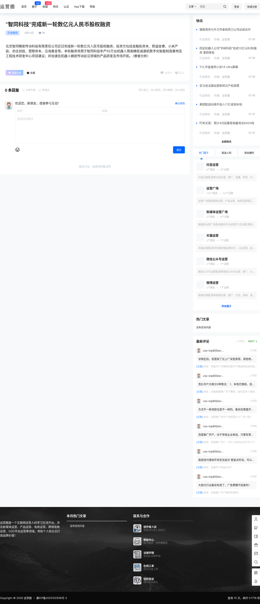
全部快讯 (226, 141)
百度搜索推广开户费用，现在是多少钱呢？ (234, 391)
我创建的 (249, 152)
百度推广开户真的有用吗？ (225, 492)
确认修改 (180, 103)
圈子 (34, 5)
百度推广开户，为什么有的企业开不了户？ (234, 442)
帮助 (92, 6)
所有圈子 (226, 306)
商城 (45, 5)
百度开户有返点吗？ (222, 467)
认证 (66, 6)
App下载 (79, 6)
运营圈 (27, 598)
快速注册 (252, 6)
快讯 (55, 6)
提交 (179, 150)
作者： (222, 39)
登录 (236, 6)
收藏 (32, 72)
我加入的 (226, 152)
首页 (24, 6)
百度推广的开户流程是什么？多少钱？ (231, 416)
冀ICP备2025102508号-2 (51, 598)
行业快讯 (12, 33)
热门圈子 (204, 152)
